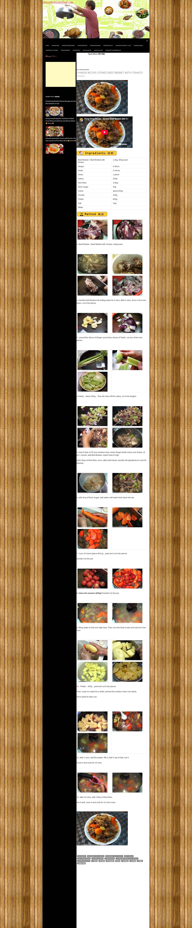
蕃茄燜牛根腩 (81, 863)
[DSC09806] (127, 438)
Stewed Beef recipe (84, 861)
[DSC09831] (102, 97)
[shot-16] (127, 613)
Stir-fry (86, 69)
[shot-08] (93, 438)
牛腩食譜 (140, 861)
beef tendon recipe (84, 858)
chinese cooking (98, 858)
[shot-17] (93, 650)
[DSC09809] (93, 483)
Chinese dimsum (138, 45)
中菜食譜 (94, 861)
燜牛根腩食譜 (110, 861)
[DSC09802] (127, 416)
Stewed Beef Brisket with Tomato (127, 858)
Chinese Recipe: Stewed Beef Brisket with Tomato (110, 72)
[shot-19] (93, 672)
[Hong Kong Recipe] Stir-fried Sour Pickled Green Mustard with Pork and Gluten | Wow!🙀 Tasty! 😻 (60, 121)
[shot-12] (93, 539)
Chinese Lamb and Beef (68, 45)
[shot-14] (127, 578)
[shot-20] (93, 721)
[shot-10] (93, 517)
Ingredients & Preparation (113, 50)
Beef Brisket (81, 856)
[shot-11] (127, 517)
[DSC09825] (127, 672)
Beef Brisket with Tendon (96, 856)
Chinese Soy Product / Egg (123, 45)
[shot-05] (127, 264)
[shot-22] (127, 721)
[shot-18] (127, 650)
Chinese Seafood (82, 45)
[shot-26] (127, 782)
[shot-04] (93, 264)
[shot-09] (127, 483)
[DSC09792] (93, 323)
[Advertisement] (61, 74)
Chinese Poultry (108, 45)
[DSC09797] (127, 323)
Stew (81, 69)
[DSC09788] (93, 286)
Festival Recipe (87, 50)
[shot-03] (127, 230)
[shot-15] (93, 613)
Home (47, 45)
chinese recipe (110, 858)
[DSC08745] (127, 360)
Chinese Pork (55, 45)
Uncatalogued (98, 50)
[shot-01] (93, 230)
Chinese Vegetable (95, 45)
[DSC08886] (93, 382)
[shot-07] (93, 416)
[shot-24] (93, 743)
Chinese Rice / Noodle (52, 50)
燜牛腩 (118, 861)
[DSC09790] (127, 286)
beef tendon (129, 856)
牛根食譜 (133, 861)
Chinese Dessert (65, 50)
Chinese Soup (76, 50)
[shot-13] (93, 578)
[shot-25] (93, 782)
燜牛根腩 (102, 861)
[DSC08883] (93, 360)
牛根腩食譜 (125, 861)
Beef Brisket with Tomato (114, 856)
